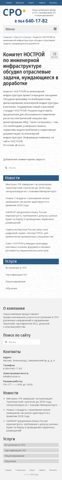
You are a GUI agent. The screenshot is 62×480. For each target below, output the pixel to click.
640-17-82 (31, 20)
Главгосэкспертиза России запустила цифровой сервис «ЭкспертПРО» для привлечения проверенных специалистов (29, 233)
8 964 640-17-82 (12, 368)
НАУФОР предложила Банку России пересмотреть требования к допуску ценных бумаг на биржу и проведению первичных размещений (32, 425)
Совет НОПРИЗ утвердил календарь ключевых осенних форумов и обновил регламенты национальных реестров (28, 247)
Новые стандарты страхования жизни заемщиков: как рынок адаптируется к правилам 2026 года (27, 202)
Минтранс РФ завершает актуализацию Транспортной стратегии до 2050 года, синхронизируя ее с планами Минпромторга (31, 188)
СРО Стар (34, 474)
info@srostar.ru (11, 376)
